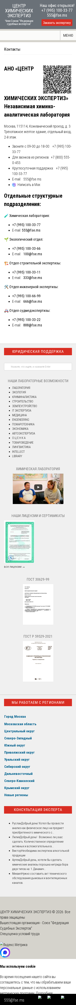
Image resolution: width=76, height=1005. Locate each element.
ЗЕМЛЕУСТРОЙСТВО (24, 406)
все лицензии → (14, 566)
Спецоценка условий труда (20, 934)
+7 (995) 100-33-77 (57, 10)
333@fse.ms (32, 278)
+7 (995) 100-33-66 (26, 248)
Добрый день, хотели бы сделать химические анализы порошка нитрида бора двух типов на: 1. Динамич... (40, 864)
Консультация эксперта (38, 809)
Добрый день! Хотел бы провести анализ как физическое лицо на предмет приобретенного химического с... (38, 828)
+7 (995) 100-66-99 (26, 296)
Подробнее (44, 993)
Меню (68, 35)
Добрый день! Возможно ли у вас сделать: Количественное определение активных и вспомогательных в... (38, 841)
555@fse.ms (57, 15)
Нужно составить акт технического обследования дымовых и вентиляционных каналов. (39, 878)
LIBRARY (17, 456)
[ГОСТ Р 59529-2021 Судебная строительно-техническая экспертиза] (38, 680)
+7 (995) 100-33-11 (26, 272)
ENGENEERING (20, 420)
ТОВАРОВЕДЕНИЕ (22, 442)
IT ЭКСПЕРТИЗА (21, 410)
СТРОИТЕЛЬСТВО (22, 401)
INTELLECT (18, 452)
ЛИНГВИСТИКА (21, 447)
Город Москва (15, 716)
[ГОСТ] (38, 623)
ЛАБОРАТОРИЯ (21, 388)
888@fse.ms (32, 325)
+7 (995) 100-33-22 (26, 319)
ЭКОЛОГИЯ (19, 392)
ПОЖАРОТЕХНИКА (23, 424)
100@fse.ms (32, 254)
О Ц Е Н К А (19, 438)
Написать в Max (29, 184)
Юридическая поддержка (38, 351)
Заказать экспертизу (57, 23)
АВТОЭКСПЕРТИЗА (23, 433)
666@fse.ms (32, 301)
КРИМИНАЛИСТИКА (24, 397)
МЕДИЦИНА (19, 415)
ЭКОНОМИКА (20, 429)
